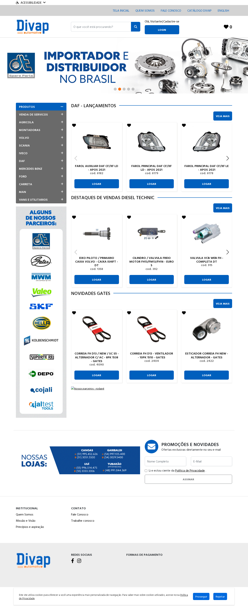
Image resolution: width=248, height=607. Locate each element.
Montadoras (29, 130)
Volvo (24, 137)
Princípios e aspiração (30, 526)
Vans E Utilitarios (33, 199)
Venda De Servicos (33, 114)
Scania (24, 145)
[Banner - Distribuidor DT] (124, 65)
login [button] (162, 30)
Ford (23, 176)
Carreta (25, 184)
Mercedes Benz (30, 168)
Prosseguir (201, 596)
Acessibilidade (31, 2)
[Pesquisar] (135, 27)
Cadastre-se (171, 21)
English (223, 10)
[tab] (41, 106)
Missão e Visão (25, 520)
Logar (96, 184)
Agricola (26, 122)
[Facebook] (72, 560)
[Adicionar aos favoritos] (74, 125)
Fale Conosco (79, 514)
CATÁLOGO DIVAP (199, 10)
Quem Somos (145, 10)
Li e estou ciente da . (177, 470)
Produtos (27, 106)
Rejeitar (220, 596)
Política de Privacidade (190, 470)
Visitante (156, 21)
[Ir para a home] (33, 560)
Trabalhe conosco (82, 520)
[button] (101, 27)
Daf (22, 160)
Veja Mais (223, 116)
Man (22, 191)
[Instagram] (79, 560)
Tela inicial (121, 10)
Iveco (23, 153)
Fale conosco (171, 10)
